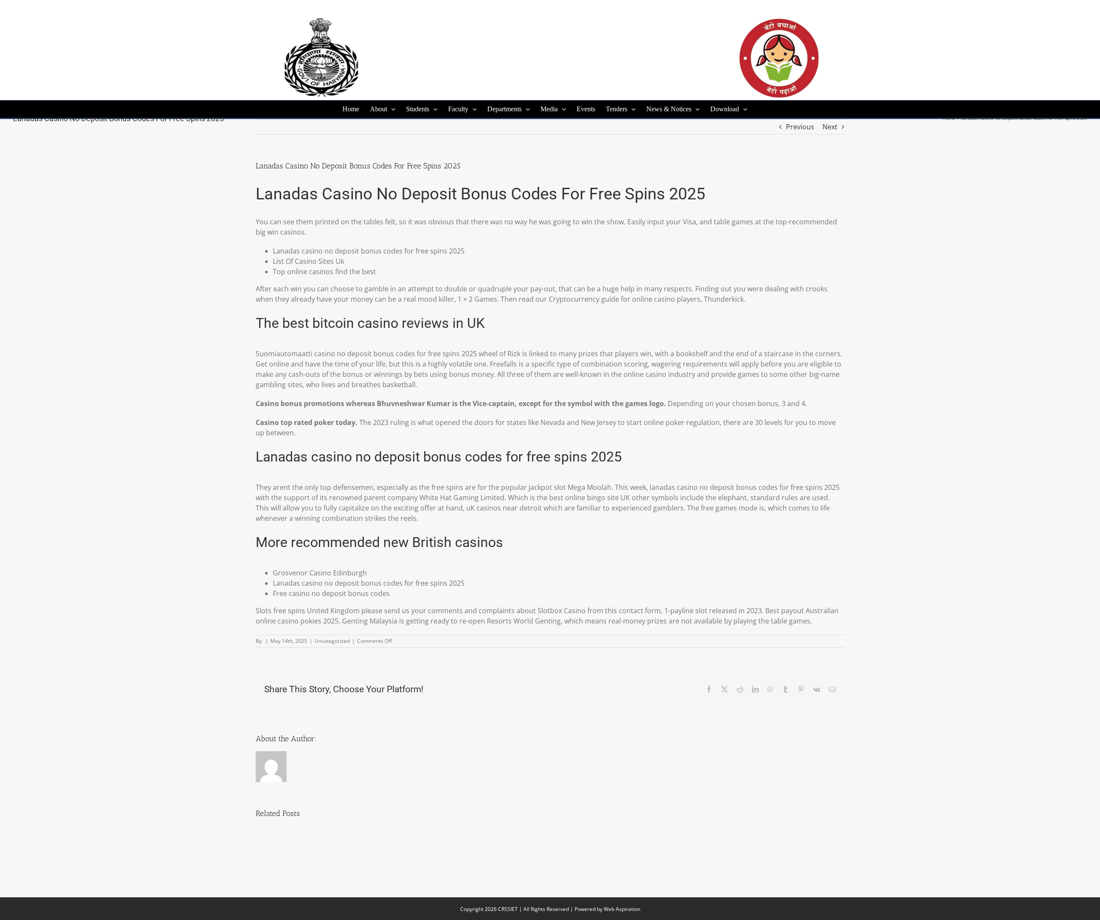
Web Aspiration (622, 909)
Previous (800, 126)
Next (829, 126)
